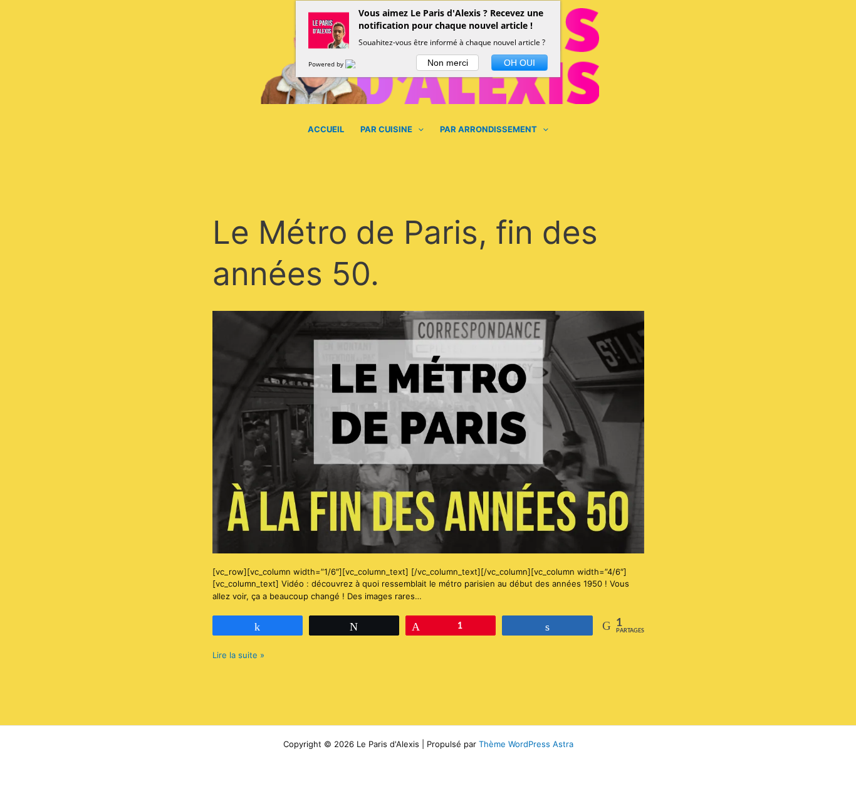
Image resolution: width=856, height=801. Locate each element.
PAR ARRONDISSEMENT (488, 129)
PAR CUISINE (386, 129)
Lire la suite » (238, 654)
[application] (418, 129)
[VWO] (357, 64)
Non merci (447, 63)
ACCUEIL (326, 129)
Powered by (326, 64)
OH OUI (519, 63)
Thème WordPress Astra (526, 744)
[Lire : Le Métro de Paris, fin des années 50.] (428, 431)
